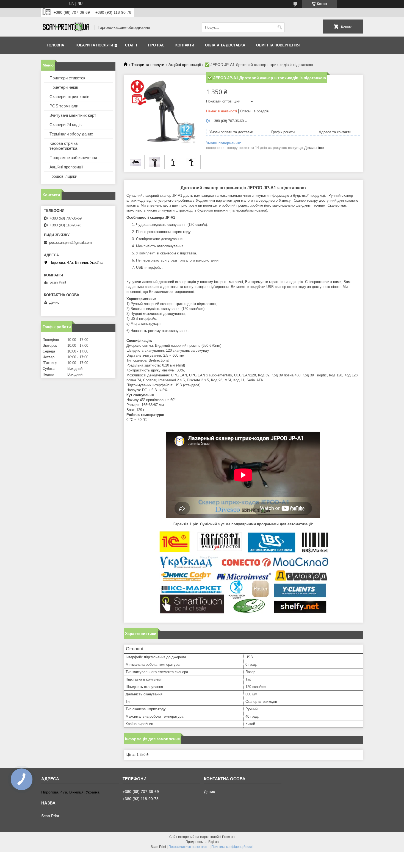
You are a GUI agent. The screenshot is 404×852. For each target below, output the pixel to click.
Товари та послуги (94, 45)
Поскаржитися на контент (188, 847)
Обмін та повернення (278, 45)
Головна (55, 45)
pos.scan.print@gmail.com (70, 242)
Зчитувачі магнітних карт (72, 115)
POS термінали (63, 106)
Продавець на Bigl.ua (202, 842)
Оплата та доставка (225, 45)
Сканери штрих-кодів (69, 96)
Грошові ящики (63, 176)
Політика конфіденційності (232, 847)
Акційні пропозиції (184, 64)
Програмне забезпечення (73, 157)
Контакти (184, 45)
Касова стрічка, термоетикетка (64, 146)
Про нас (156, 45)
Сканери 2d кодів (65, 124)
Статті (131, 45)
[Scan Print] (66, 27)
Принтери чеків (63, 87)
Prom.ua (228, 837)
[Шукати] (279, 27)
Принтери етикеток (67, 78)
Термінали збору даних (71, 134)
